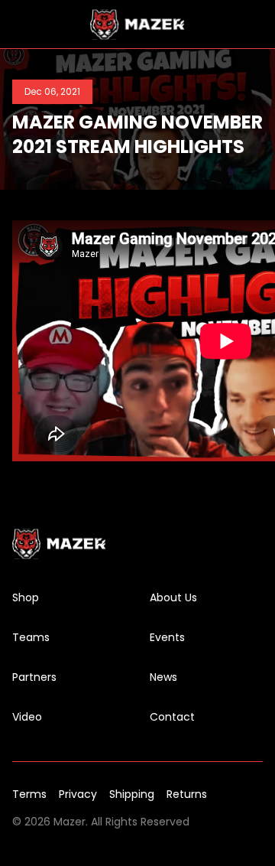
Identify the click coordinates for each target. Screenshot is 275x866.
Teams (31, 637)
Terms (29, 794)
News (163, 677)
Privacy (78, 794)
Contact (172, 716)
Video (27, 716)
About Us (173, 597)
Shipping (131, 794)
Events (167, 637)
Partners (34, 677)
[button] (21, 24)
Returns (187, 794)
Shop (25, 597)
